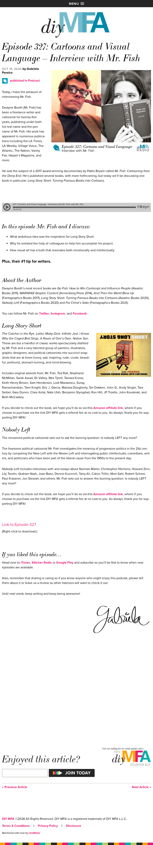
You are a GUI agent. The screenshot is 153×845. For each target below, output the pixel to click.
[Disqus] (76, 691)
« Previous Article (14, 787)
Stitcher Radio (42, 563)
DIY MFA (8, 819)
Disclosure (73, 826)
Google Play (65, 563)
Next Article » (141, 787)
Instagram (58, 314)
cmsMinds (34, 833)
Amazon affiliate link (108, 408)
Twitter (44, 314)
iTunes (25, 563)
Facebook (80, 314)
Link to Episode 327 (19, 524)
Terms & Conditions (16, 826)
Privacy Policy (48, 826)
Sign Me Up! (129, 836)
